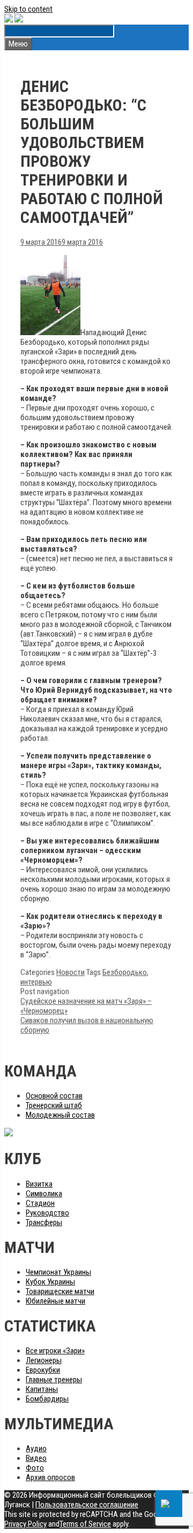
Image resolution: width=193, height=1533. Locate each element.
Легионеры (44, 1360)
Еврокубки (43, 1370)
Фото (35, 1468)
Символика (44, 1193)
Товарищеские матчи (60, 1291)
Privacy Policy (25, 1524)
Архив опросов (50, 1477)
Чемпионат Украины (58, 1272)
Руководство (47, 1213)
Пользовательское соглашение (86, 1504)
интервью (36, 982)
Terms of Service (85, 1524)
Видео (36, 1458)
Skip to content (28, 9)
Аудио (36, 1448)
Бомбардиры (47, 1399)
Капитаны (42, 1389)
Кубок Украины (50, 1282)
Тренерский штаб (54, 1105)
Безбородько (124, 972)
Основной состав (54, 1096)
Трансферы (44, 1222)
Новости (70, 972)
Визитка (39, 1184)
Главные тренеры (54, 1379)
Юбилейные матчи (55, 1301)
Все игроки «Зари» (55, 1351)
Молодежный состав (60, 1115)
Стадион (40, 1203)
